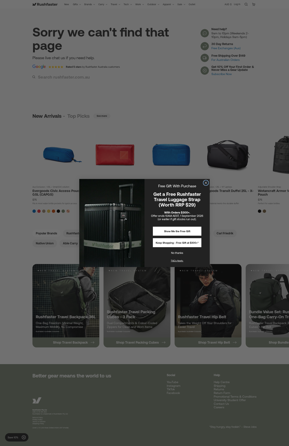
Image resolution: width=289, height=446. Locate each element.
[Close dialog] (205, 182)
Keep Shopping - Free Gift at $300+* (177, 242)
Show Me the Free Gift (177, 231)
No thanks (177, 252)
